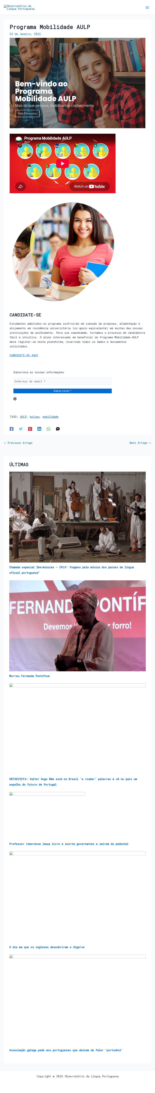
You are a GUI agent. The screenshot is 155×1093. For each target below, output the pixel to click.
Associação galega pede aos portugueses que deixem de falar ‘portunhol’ (66, 1050)
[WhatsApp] (48, 429)
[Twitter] (21, 429)
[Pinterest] (30, 429)
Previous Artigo (18, 443)
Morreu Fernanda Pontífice (29, 676)
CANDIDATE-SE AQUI (24, 355)
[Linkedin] (39, 429)
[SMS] (58, 429)
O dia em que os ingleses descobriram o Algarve (46, 947)
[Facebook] (11, 429)
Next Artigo (140, 443)
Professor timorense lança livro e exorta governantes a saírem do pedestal (68, 844)
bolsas (35, 416)
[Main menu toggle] (147, 8)
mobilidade (50, 416)
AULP (23, 416)
